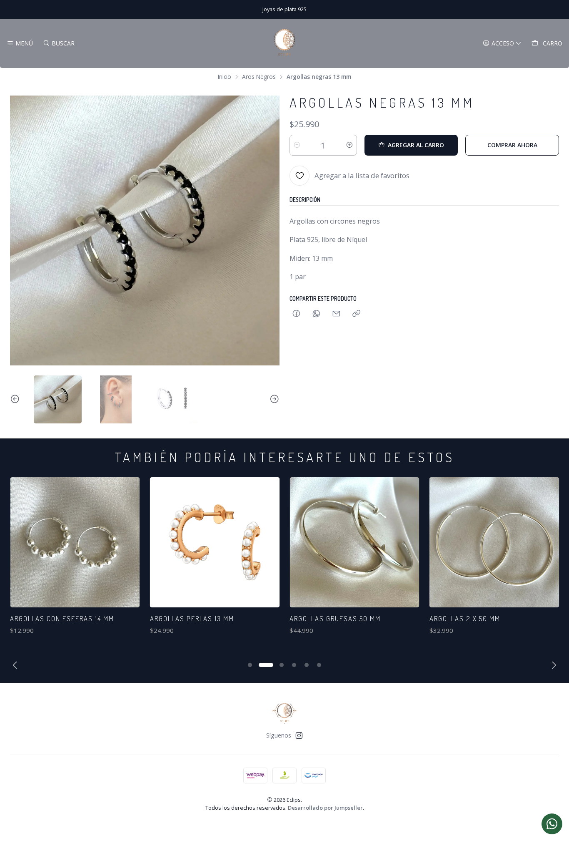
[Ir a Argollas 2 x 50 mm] (494, 542)
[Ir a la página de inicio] (284, 43)
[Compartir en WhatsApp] (316, 314)
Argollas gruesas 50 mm (335, 618)
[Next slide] (273, 399)
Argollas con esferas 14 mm (62, 618)
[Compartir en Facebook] (296, 314)
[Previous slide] (16, 399)
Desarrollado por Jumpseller (325, 807)
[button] (250, 665)
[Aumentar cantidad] (349, 145)
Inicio (224, 77)
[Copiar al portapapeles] (356, 314)
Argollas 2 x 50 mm (464, 618)
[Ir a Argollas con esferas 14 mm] (75, 542)
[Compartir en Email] (336, 314)
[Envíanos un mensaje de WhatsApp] (552, 823)
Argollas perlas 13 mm (192, 618)
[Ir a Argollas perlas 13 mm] (215, 542)
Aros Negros (259, 77)
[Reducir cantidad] (297, 145)
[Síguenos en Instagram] (299, 735)
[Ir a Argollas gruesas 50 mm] (354, 542)
